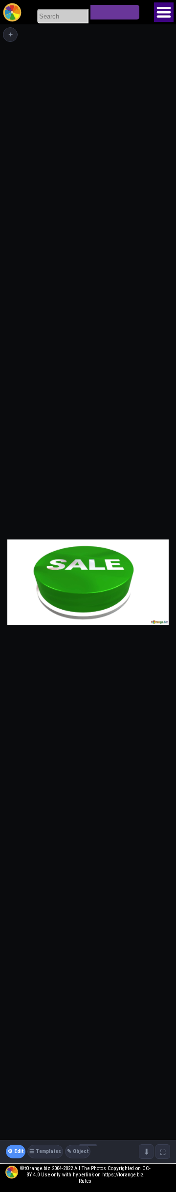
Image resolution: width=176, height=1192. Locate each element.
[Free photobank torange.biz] (12, 12)
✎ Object (77, 1151)
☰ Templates (45, 1151)
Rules (85, 1181)
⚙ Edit (15, 1151)
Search (114, 12)
